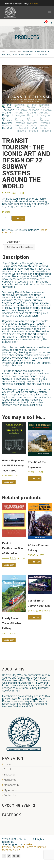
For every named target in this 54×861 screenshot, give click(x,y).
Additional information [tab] (20, 247)
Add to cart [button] (9, 482)
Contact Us (10, 795)
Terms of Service (36, 847)
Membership (11, 785)
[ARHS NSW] (10, 12)
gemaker (28, 844)
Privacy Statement (13, 847)
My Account (11, 790)
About (7, 769)
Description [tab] (13, 241)
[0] (43, 22)
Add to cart (19, 218)
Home (7, 764)
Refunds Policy (11, 849)
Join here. (34, 4)
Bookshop (10, 774)
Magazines (10, 779)
